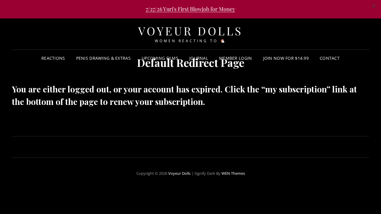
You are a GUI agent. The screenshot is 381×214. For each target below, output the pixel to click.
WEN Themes (233, 173)
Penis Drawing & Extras (103, 58)
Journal (198, 58)
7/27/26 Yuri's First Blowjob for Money (190, 8)
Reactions (53, 58)
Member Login (235, 58)
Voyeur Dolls (190, 30)
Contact (330, 58)
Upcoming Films (160, 58)
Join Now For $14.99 (286, 58)
